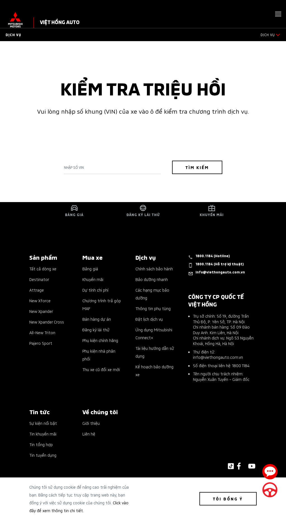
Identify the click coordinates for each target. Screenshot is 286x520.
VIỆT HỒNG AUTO (60, 21)
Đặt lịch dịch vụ (149, 319)
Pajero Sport (40, 343)
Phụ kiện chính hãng (100, 340)
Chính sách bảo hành (154, 268)
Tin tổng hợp (41, 444)
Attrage (36, 289)
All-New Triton (42, 332)
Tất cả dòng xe (42, 268)
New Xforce (40, 300)
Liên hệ (88, 433)
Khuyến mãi (92, 279)
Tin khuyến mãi (42, 433)
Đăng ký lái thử (95, 329)
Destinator (39, 279)
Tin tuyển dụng (42, 455)
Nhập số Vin (74, 167)
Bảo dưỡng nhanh (151, 279)
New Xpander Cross (46, 321)
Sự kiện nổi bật (43, 423)
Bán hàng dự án (96, 319)
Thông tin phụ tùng (153, 308)
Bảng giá (90, 268)
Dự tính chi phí (95, 289)
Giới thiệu (91, 423)
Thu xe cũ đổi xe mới (101, 369)
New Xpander (41, 311)
